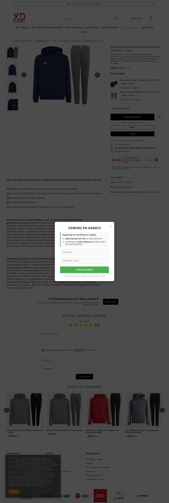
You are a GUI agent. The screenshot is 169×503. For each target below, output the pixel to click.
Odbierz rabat (84, 269)
